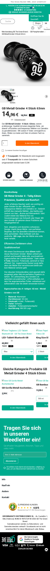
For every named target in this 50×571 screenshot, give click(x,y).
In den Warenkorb (32, 143)
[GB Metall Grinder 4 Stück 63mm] (7, 96)
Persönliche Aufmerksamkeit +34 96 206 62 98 (26, 6)
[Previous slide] (3, 96)
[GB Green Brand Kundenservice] (25, 177)
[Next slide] (46, 96)
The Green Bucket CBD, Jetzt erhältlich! (26, 2)
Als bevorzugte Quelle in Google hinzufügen (31, 539)
